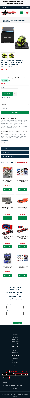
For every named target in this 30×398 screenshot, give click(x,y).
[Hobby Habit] (8, 12)
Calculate (15, 112)
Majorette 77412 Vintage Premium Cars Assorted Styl (22, 266)
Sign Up (17, 323)
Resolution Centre (15, 341)
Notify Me (7, 94)
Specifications (6, 152)
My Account (15, 337)
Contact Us (15, 352)
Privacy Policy (15, 360)
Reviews (5, 156)
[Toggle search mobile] (24, 13)
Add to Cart (7, 189)
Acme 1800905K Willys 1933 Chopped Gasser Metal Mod (7, 180)
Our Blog (15, 350)
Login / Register (25, 7)
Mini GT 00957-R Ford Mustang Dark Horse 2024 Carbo (7, 209)
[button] (15, 94)
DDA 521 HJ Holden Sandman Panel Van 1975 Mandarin (22, 209)
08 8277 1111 (6, 382)
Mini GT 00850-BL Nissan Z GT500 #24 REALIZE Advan (8, 266)
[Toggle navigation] (21, 12)
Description (5, 148)
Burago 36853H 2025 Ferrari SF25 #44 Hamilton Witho (7, 237)
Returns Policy (15, 364)
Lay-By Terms (15, 362)
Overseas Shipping (15, 343)
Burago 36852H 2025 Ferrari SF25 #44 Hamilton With (22, 237)
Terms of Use (15, 358)
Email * (8, 310)
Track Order (15, 339)
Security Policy (15, 365)
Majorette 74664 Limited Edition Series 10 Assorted (22, 180)
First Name (9, 304)
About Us (15, 349)
